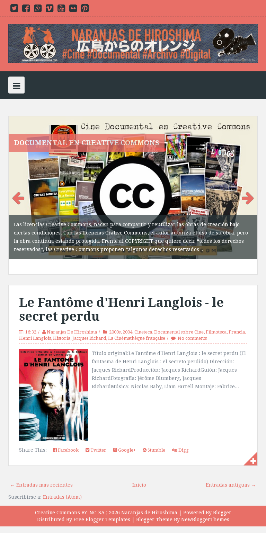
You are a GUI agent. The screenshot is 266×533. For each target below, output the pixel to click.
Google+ (126, 434)
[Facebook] (26, 9)
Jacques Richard (89, 322)
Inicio (139, 469)
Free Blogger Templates (101, 504)
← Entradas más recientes (41, 469)
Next (247, 189)
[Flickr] (73, 9)
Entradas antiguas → (231, 469)
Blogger (222, 497)
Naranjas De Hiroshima (72, 316)
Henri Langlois (35, 322)
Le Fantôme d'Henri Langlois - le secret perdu (121, 293)
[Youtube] (61, 9)
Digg (183, 434)
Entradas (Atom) (62, 481)
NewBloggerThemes (205, 504)
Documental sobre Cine (179, 316)
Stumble (156, 434)
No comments (192, 322)
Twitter (97, 434)
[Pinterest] (85, 9)
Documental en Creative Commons (86, 143)
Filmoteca (216, 316)
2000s (115, 316)
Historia (61, 322)
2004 (127, 316)
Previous (19, 189)
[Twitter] (14, 9)
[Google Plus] (38, 9)
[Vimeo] (49, 9)
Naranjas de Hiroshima (149, 497)
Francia (237, 316)
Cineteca (143, 316)
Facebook (68, 434)
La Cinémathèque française (136, 322)
